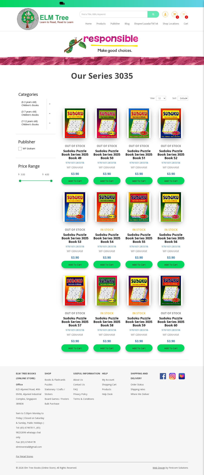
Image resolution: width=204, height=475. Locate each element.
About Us (78, 379)
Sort (174, 98)
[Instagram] (172, 376)
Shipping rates (138, 389)
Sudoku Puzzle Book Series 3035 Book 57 (75, 321)
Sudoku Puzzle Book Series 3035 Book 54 (106, 238)
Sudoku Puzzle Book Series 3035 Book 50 (106, 154)
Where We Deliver (140, 394)
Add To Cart (75, 180)
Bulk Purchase (52, 403)
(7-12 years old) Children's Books (30, 123)
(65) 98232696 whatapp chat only (28, 432)
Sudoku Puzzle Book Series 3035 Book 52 (170, 154)
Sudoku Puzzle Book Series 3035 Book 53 (75, 238)
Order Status (137, 384)
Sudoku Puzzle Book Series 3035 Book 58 (106, 321)
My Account (108, 379)
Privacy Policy (80, 394)
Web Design (159, 467)
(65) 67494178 (28, 442)
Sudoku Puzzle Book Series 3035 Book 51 (138, 154)
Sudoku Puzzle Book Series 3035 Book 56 (170, 238)
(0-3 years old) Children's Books (30, 103)
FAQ (75, 389)
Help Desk (107, 394)
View (152, 98)
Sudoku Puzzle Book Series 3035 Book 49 (75, 154)
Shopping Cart (109, 384)
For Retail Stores (24, 456)
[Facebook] (163, 376)
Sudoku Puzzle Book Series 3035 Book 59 (138, 321)
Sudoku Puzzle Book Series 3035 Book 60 (170, 321)
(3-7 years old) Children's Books (30, 113)
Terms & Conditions (83, 398)
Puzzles (48, 384)
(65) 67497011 (27, 427)
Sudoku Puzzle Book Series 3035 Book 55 (138, 238)
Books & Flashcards (55, 379)
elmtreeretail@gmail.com (29, 446)
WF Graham (29, 148)
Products (106, 389)
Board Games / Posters (57, 398)
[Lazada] (181, 376)
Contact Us (79, 384)
